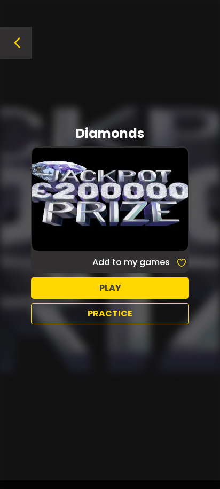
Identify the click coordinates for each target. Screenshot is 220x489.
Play (110, 288)
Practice (110, 313)
